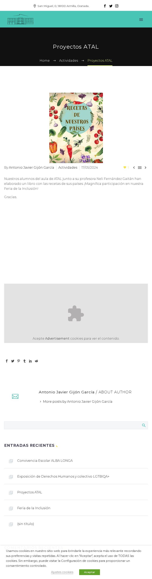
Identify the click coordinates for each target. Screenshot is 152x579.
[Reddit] (36, 361)
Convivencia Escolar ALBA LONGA (45, 461)
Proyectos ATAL (29, 492)
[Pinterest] (18, 361)
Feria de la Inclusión (33, 508)
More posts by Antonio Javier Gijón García (77, 401)
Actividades (67, 167)
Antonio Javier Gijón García (31, 167)
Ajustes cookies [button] (62, 572)
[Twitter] (111, 6)
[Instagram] (117, 6)
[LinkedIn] (30, 361)
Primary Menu (141, 20)
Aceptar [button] (89, 572)
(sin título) (25, 524)
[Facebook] (105, 6)
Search (143, 425)
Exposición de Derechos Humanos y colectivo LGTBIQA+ (63, 476)
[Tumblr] (24, 361)
